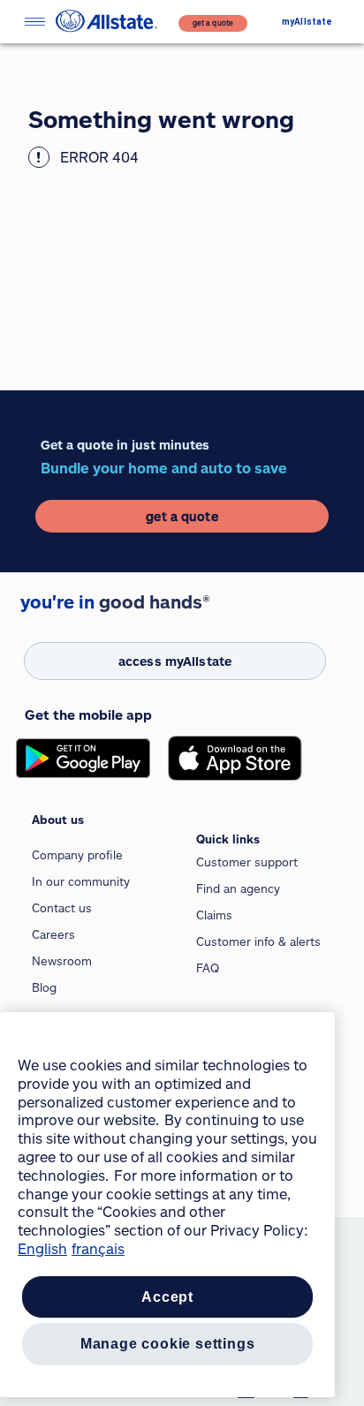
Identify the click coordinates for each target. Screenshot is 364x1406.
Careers (53, 934)
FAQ (207, 968)
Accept (167, 1296)
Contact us (62, 908)
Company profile (77, 855)
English (42, 1248)
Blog (44, 987)
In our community (81, 881)
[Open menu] (34, 21)
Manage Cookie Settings (167, 1343)
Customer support (247, 862)
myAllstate (307, 21)
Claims (214, 915)
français (98, 1248)
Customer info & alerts (258, 941)
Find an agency (238, 888)
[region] (167, 1204)
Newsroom (62, 961)
